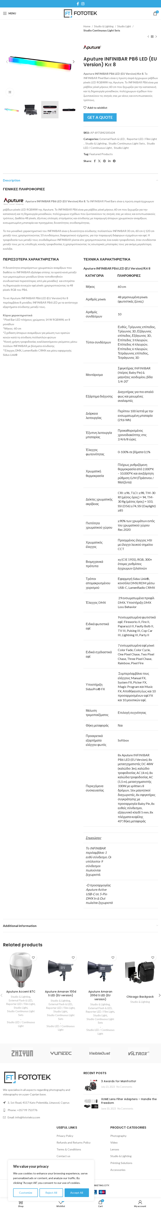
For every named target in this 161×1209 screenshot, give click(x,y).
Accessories (117, 1169)
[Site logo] (80, 13)
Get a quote (100, 117)
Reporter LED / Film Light (142, 139)
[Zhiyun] (22, 1053)
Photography (118, 1135)
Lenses (114, 1149)
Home (87, 26)
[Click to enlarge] (10, 92)
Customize (25, 1192)
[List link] (40, 1110)
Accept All (76, 1192)
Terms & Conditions (69, 1149)
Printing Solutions (121, 1163)
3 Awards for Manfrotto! (118, 1081)
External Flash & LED (112, 139)
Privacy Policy (65, 1135)
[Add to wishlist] (33, 957)
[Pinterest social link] (104, 161)
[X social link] (99, 161)
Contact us (63, 1156)
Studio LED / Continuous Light (21, 1024)
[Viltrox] (138, 1053)
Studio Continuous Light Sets (101, 30)
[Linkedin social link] (109, 161)
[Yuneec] (61, 1053)
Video (114, 1142)
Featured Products (101, 154)
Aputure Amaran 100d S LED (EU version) (60, 993)
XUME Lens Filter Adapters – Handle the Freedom (129, 1101)
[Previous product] (148, 37)
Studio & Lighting (104, 26)
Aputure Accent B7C (20, 992)
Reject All (51, 1192)
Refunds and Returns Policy (74, 1142)
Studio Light (124, 26)
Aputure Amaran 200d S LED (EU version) (100, 995)
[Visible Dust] (99, 1053)
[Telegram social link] (114, 161)
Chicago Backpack (140, 997)
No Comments (124, 1086)
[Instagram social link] (83, 4)
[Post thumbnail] (90, 1085)
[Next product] (156, 37)
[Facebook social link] (78, 4)
